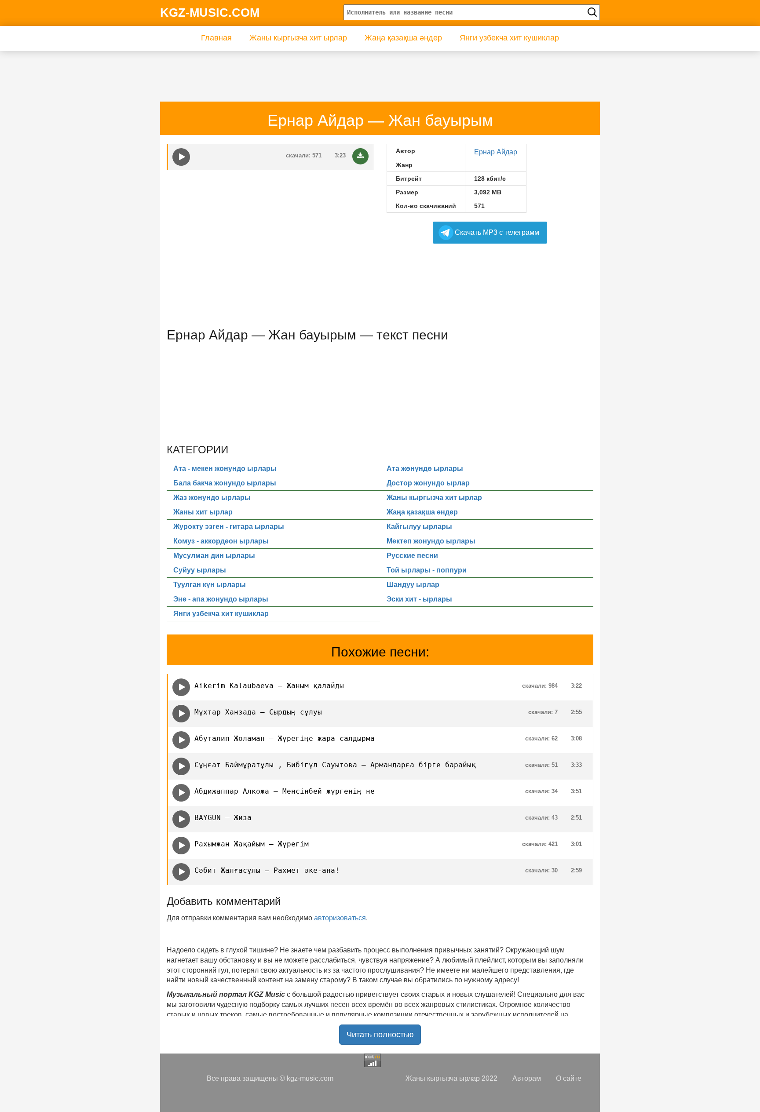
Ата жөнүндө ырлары (425, 468)
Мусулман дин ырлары (214, 555)
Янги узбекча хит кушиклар (509, 37)
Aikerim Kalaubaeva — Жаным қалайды (269, 686)
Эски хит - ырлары (419, 599)
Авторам (526, 1078)
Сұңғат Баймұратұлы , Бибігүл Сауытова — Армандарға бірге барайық (335, 765)
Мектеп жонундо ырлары (431, 541)
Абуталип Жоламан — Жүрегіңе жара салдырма (284, 738)
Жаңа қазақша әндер (403, 37)
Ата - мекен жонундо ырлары (225, 468)
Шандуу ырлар (413, 584)
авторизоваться (340, 918)
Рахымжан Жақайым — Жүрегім (251, 844)
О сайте (568, 1078)
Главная (216, 37)
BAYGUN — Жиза (223, 817)
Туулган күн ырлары (209, 584)
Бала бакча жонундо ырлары (224, 483)
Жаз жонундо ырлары (212, 497)
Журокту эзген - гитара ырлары (228, 526)
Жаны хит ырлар (203, 512)
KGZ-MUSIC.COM (209, 12)
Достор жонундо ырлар (428, 483)
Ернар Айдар (495, 152)
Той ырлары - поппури (427, 570)
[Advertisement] (327, 71)
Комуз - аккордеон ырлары (221, 541)
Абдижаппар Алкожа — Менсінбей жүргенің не (284, 791)
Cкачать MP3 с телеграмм (497, 232)
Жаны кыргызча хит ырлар (298, 37)
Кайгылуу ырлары (419, 526)
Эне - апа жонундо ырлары (220, 599)
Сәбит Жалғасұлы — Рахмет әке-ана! (267, 870)
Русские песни (412, 555)
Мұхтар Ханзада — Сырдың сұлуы (258, 712)
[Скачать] (360, 156)
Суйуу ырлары (199, 570)
